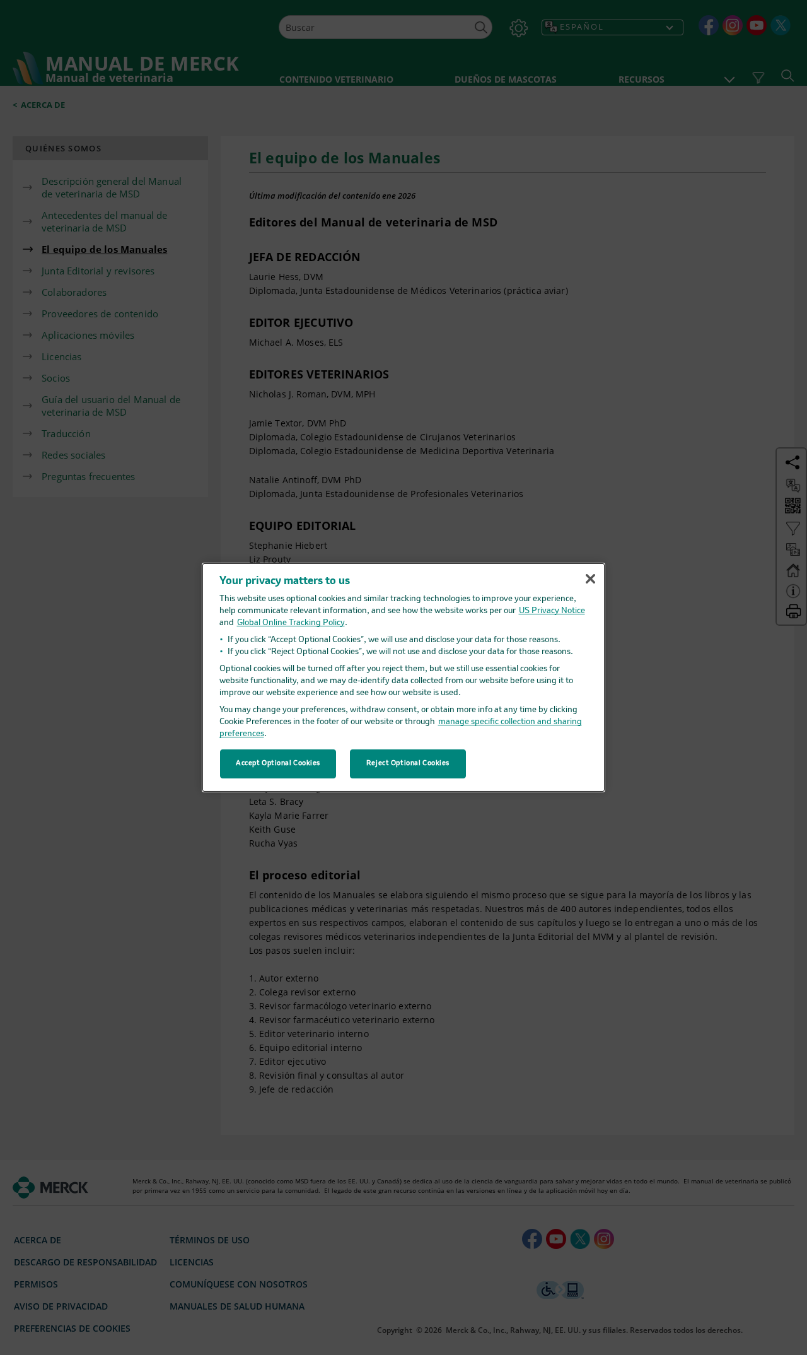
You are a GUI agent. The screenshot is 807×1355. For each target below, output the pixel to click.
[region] (403, 677)
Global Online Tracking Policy (291, 623)
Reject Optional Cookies (408, 763)
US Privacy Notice (552, 611)
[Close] (590, 578)
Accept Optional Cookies (278, 763)
